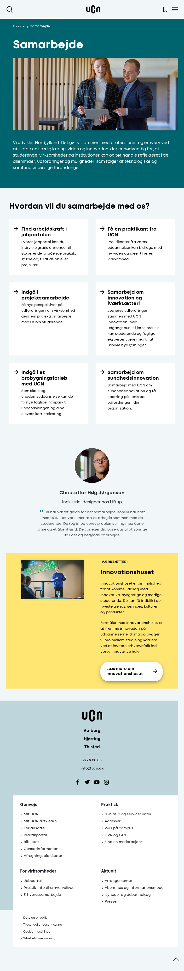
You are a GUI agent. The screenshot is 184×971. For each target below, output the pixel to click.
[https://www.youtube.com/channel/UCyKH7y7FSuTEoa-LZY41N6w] (96, 782)
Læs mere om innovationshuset (124, 671)
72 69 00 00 (92, 760)
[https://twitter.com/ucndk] (87, 782)
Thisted (92, 747)
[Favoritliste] (165, 9)
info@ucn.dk (92, 768)
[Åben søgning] (11, 9)
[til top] (176, 959)
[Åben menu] (175, 9)
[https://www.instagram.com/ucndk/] (106, 782)
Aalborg (92, 731)
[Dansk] (93, 9)
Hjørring (92, 739)
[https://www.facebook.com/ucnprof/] (77, 782)
